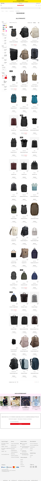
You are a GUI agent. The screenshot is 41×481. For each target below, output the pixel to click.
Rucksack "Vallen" (13, 262)
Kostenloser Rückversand (24, 451)
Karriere (31, 448)
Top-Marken (22, 466)
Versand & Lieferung (14, 455)
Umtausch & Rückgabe (15, 457)
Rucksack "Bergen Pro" (24, 41)
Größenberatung (14, 450)
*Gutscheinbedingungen (5, 469)
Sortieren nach (30, 22)
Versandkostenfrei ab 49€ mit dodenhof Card (24, 447)
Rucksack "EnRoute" (24, 373)
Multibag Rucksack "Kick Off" (24, 196)
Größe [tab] (3, 65)
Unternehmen (32, 447)
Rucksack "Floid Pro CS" (13, 284)
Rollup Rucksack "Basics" (24, 152)
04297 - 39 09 (5, 446)
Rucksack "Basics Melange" (14, 41)
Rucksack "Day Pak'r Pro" (34, 262)
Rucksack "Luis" (34, 174)
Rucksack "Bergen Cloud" (34, 41)
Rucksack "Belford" (14, 351)
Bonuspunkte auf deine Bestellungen (25, 454)
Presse (31, 450)
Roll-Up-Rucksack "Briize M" (34, 130)
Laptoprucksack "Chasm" (34, 218)
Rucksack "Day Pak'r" (24, 284)
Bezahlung (13, 453)
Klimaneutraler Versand (24, 444)
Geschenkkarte (13, 447)
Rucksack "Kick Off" (14, 152)
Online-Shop (2, 3)
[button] (17, 39)
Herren (6, 11)
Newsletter (13, 448)
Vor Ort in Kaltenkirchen (34, 445)
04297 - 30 (4, 451)
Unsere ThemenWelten (15, 443)
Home (3, 11)
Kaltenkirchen (38, 3)
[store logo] (14, 5)
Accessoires (12, 11)
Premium (22, 464)
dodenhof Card (13, 445)
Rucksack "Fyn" (13, 240)
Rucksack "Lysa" (13, 130)
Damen (21, 459)
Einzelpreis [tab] (3, 72)
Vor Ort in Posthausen (34, 443)
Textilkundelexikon (14, 452)
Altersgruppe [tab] (4, 84)
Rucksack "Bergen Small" (34, 240)
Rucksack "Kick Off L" (24, 218)
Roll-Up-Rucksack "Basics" (34, 196)
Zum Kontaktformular (5, 454)
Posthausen (20, 3)
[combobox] (20, 8)
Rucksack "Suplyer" (14, 218)
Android (31, 455)
